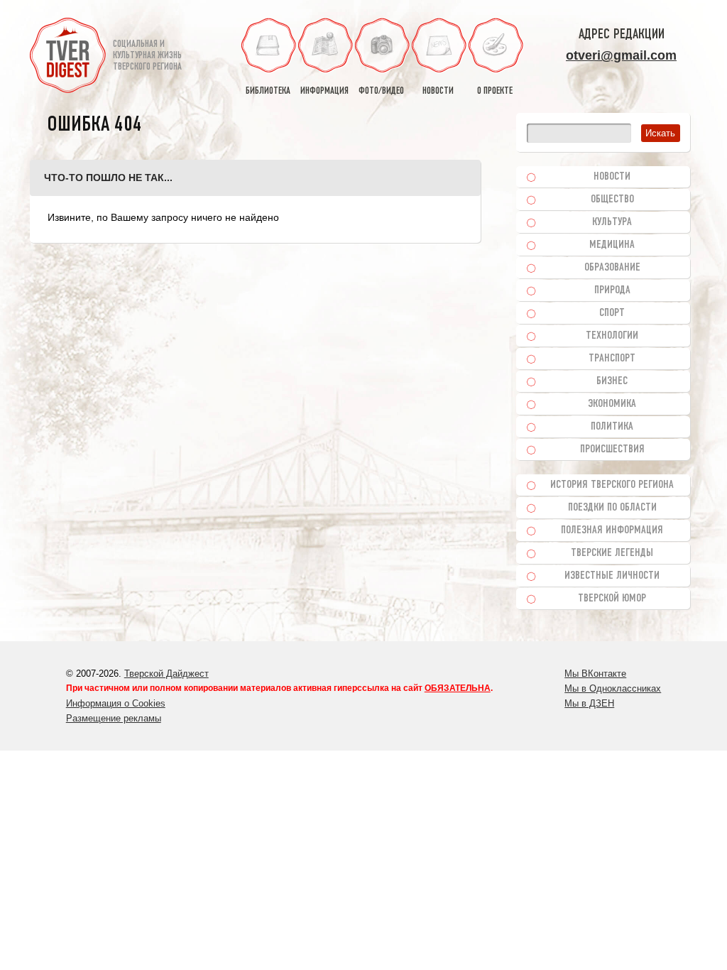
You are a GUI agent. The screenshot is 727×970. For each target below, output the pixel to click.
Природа (612, 290)
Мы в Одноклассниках (612, 688)
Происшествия (612, 449)
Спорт (612, 313)
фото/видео (381, 91)
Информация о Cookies (115, 703)
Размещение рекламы (113, 718)
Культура (612, 222)
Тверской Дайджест (166, 673)
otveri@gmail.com (621, 55)
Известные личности (612, 576)
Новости (612, 177)
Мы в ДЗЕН (589, 703)
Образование (612, 268)
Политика (612, 427)
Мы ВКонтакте (595, 673)
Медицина (612, 245)
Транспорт (612, 359)
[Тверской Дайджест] (68, 57)
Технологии (612, 336)
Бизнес (612, 381)
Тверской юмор (612, 599)
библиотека (268, 91)
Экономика (612, 404)
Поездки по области (612, 508)
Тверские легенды (612, 553)
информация (324, 91)
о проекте (495, 91)
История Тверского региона (612, 485)
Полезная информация (612, 530)
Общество (612, 200)
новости (438, 91)
